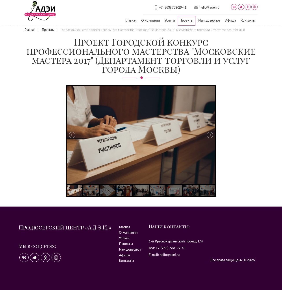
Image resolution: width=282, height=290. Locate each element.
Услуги (170, 20)
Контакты (248, 20)
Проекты (186, 20)
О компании (150, 20)
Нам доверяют (209, 20)
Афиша (230, 20)
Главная (130, 20)
